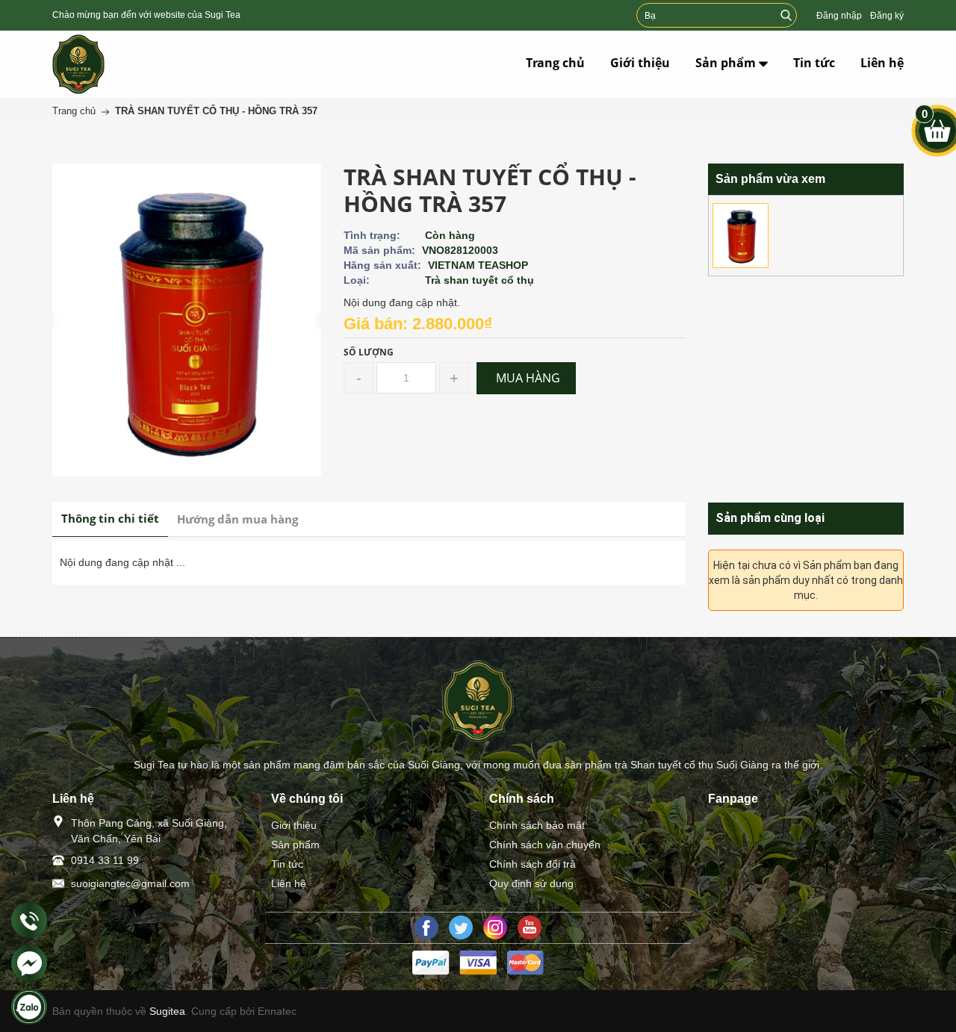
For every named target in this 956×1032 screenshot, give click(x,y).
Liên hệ (288, 883)
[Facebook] (426, 927)
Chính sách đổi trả (532, 864)
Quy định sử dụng (531, 883)
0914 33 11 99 (105, 860)
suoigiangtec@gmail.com (130, 883)
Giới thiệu (294, 825)
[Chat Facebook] (29, 963)
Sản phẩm (295, 845)
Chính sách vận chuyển (544, 845)
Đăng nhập (839, 15)
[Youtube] (529, 927)
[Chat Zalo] (29, 1007)
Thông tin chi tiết (110, 518)
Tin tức (287, 864)
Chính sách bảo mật (537, 825)
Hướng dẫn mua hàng (237, 519)
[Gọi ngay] (29, 921)
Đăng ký (887, 15)
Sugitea (167, 1011)
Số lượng (369, 352)
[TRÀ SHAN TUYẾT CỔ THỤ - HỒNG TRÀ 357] (741, 235)
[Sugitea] (114, 64)
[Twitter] (461, 927)
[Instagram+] (495, 927)
